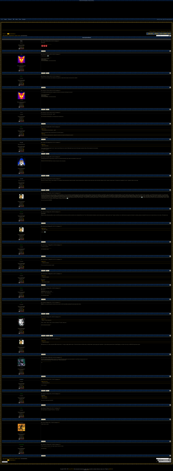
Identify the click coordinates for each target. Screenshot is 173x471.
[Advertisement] (86, 26)
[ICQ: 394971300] (47, 175)
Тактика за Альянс (17, 35)
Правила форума (163, 31)
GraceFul (21, 178)
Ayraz (21, 273)
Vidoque (21, 112)
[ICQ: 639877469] (47, 153)
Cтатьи (20, 19)
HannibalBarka (21, 316)
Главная (5, 19)
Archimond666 (21, 444)
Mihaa (21, 76)
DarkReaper (21, 422)
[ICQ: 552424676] (47, 73)
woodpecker (21, 379)
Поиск (168, 31)
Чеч (21, 259)
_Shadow (21, 393)
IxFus (21, 408)
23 (59, 408)
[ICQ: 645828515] (47, 270)
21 (59, 379)
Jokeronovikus (21, 357)
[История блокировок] (23, 47)
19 (59, 338)
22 (59, 393)
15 (61, 273)
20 (61, 357)
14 (61, 259)
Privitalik (21, 142)
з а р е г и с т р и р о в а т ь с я (167, 19)
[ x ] (2, 19)
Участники (158, 31)
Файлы (16, 19)
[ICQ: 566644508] (47, 390)
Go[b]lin (21, 156)
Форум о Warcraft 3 (5, 35)
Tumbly (21, 193)
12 (61, 226)
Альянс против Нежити (24, 35)
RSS (13, 19)
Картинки (23, 19)
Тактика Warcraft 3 (11, 35)
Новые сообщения (153, 31)
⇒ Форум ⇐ (10, 19)
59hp (21, 54)
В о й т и (158, 19)
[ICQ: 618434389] (51, 335)
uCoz (88, 469)
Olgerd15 (21, 211)
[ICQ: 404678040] (47, 190)
